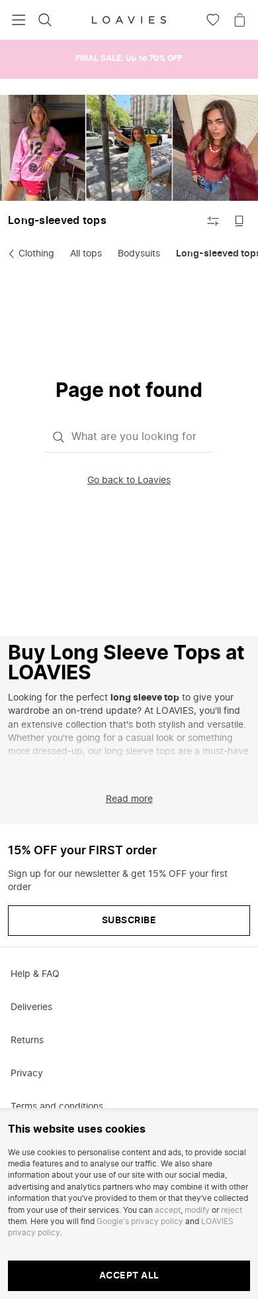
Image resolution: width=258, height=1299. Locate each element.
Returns (27, 1040)
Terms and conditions (57, 1106)
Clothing (36, 253)
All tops (86, 253)
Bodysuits (139, 253)
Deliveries (31, 1007)
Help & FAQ (35, 974)
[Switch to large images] (239, 220)
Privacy (27, 1073)
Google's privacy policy (140, 1221)
